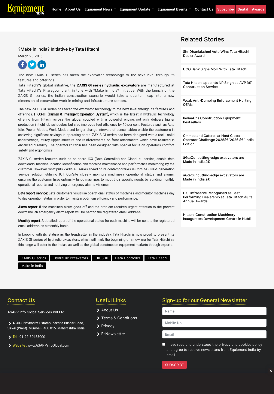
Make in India (32, 266)
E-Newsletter (113, 334)
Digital (243, 9)
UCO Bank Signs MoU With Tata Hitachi (215, 69)
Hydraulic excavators (71, 258)
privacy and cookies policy (240, 344)
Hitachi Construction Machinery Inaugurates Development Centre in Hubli (217, 216)
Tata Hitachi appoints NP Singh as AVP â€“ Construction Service (217, 84)
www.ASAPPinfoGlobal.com (48, 345)
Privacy (108, 326)
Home (56, 9)
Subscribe (225, 9)
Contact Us (204, 9)
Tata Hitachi (157, 258)
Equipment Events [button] (173, 9)
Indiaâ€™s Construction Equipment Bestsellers (212, 120)
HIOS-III (101, 258)
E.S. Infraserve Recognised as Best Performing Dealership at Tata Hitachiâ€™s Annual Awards (218, 197)
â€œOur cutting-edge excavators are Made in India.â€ (213, 159)
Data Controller (127, 258)
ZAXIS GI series (33, 258)
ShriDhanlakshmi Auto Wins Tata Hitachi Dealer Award (216, 53)
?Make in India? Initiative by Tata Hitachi (58, 49)
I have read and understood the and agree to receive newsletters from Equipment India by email (214, 349)
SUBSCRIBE (174, 365)
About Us (73, 9)
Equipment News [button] (99, 9)
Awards (258, 9)
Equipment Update (135, 9)
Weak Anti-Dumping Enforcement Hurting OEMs (217, 102)
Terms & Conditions (119, 318)
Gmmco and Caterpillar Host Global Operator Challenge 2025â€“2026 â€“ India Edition (218, 139)
